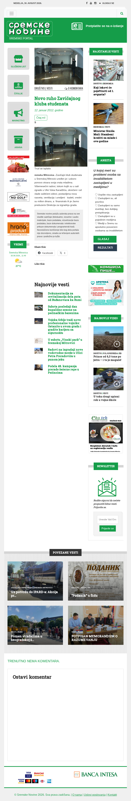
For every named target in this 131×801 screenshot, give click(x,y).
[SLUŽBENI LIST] (18, 58)
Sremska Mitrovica (43, 588)
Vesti (50, 88)
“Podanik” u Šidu (84, 595)
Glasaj (103, 239)
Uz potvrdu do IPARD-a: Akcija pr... (34, 594)
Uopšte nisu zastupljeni (110, 194)
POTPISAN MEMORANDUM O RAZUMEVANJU (94, 638)
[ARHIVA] (18, 139)
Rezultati (105, 247)
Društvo (39, 88)
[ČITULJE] (18, 85)
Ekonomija (108, 84)
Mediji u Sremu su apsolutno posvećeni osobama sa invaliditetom (109, 227)
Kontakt (112, 794)
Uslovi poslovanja (95, 794)
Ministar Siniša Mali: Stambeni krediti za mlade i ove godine (105, 136)
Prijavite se (107, 528)
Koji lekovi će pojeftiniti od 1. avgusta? (103, 91)
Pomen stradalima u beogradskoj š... (26, 638)
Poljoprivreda (110, 353)
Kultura (75, 588)
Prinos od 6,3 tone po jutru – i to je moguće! (107, 358)
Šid (120, 353)
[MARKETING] (18, 112)
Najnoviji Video (106, 318)
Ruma (20, 632)
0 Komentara (75, 88)
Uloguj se (108, 3)
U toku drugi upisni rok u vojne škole (106, 398)
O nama (77, 794)
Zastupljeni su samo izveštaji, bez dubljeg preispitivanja (107, 209)
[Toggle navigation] (11, 13)
